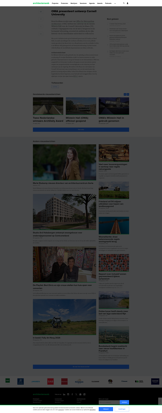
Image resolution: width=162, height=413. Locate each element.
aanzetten (93, 410)
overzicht (61, 410)
